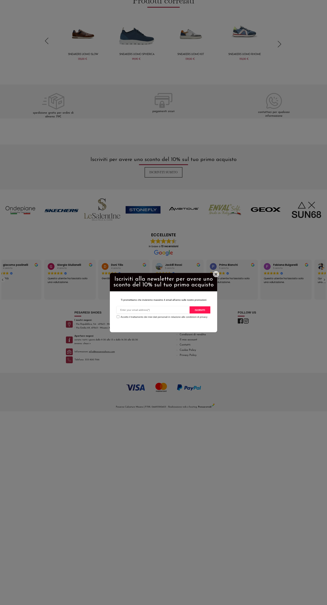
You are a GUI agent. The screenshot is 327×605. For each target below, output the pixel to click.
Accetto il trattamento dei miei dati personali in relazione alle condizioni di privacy (164, 317)
